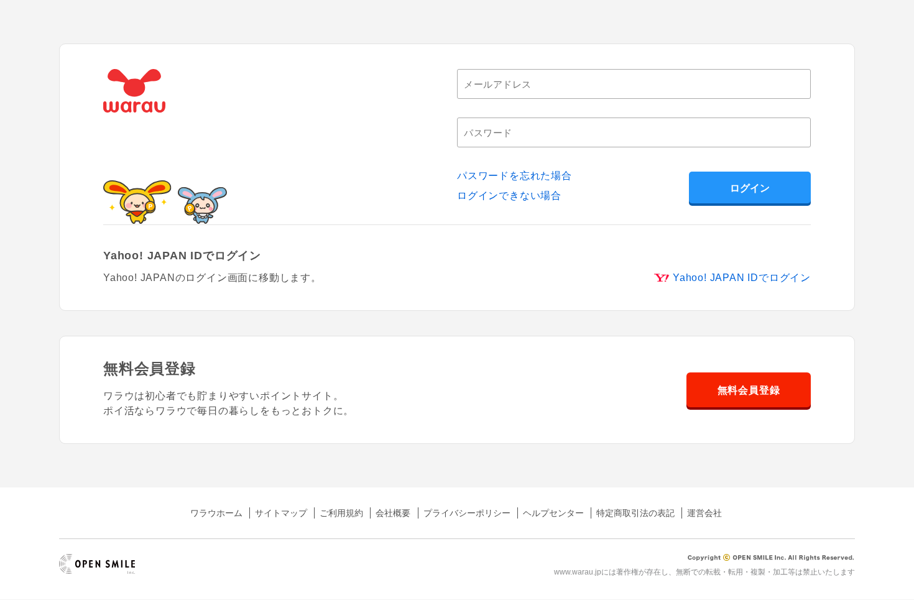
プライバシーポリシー (466, 513)
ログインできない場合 (509, 195)
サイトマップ (281, 513)
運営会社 (704, 513)
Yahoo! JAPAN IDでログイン (742, 277)
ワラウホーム (216, 513)
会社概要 (393, 513)
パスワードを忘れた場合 (514, 175)
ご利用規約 (341, 513)
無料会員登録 (749, 390)
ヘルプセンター (553, 513)
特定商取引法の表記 (635, 513)
